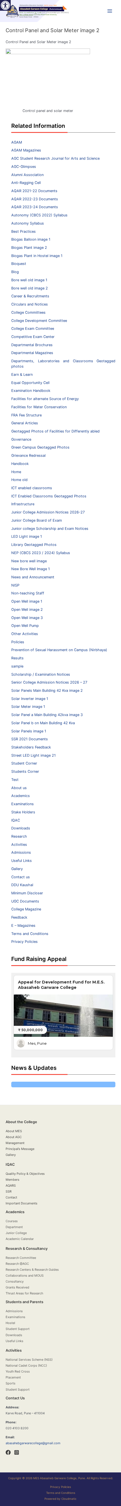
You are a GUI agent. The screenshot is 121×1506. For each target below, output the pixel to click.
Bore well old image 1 (29, 280)
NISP (15, 585)
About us (19, 788)
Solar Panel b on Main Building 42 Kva (43, 723)
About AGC (14, 1137)
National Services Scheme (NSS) (29, 1360)
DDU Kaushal (22, 885)
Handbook (20, 464)
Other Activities (24, 634)
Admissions (21, 852)
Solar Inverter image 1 (29, 699)
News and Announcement (32, 577)
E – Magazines (23, 925)
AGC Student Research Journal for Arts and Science (55, 158)
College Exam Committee (32, 328)
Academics (20, 796)
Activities (19, 844)
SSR (9, 1191)
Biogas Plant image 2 (29, 247)
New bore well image (29, 561)
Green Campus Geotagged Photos (40, 447)
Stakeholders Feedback (31, 747)
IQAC (15, 820)
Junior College (16, 1233)
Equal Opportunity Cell (30, 383)
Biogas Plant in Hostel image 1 (36, 256)
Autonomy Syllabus (27, 223)
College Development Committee (39, 321)
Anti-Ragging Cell (26, 183)
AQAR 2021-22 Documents (34, 191)
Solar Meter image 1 (28, 706)
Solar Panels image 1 (28, 731)
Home (16, 472)
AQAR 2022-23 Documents (34, 199)
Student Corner (24, 763)
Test (15, 780)
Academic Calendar (20, 1239)
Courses (12, 1221)
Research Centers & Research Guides (32, 1270)
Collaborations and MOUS (25, 1275)
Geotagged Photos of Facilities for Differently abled (55, 431)
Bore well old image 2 (29, 288)
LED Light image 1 (26, 536)
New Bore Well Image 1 (30, 569)
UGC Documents (25, 901)
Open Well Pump (25, 626)
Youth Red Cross (18, 1371)
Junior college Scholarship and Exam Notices (49, 528)
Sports (10, 1383)
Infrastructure (22, 504)
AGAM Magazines (26, 150)
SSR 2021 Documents (29, 739)
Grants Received (17, 1287)
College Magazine (26, 909)
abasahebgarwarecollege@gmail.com (33, 1443)
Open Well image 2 (27, 609)
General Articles (24, 423)
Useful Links (21, 861)
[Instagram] (16, 1452)
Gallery (17, 869)
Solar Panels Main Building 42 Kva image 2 (47, 690)
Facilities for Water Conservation (39, 407)
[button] (5, 5)
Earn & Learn (22, 374)
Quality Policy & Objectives (25, 1174)
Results (17, 658)
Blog (15, 272)
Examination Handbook (30, 390)
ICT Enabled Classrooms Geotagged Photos (48, 496)
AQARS (11, 1185)
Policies (17, 642)
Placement (13, 1377)
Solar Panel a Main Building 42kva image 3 (47, 715)
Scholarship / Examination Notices (40, 674)
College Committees (28, 312)
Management (15, 1143)
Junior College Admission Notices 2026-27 (48, 512)
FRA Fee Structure (26, 415)
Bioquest (18, 264)
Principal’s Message (20, 1149)
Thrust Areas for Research (24, 1293)
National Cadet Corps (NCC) (26, 1365)
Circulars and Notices (29, 304)
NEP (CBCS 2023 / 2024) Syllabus (40, 553)
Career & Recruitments (30, 296)
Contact (11, 1197)
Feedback (19, 917)
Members (12, 1180)
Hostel (10, 1323)
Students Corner (25, 771)
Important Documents (21, 1203)
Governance (21, 439)
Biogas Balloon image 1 (30, 239)
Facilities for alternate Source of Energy (45, 399)
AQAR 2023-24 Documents (34, 207)
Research (19, 836)
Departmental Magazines (32, 353)
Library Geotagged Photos (34, 545)
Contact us (20, 877)
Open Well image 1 (26, 601)
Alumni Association (27, 175)
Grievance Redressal (28, 455)
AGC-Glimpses (23, 166)
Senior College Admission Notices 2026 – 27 (49, 682)
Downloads (20, 828)
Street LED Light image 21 (33, 755)
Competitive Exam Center (33, 337)
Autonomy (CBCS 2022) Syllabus (39, 215)
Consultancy (15, 1281)
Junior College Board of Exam (36, 520)
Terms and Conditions (29, 934)
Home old (19, 480)
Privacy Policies (24, 941)
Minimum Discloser (27, 893)
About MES (14, 1131)
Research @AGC (17, 1264)
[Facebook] (8, 1452)
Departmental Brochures (32, 345)
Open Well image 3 (27, 618)
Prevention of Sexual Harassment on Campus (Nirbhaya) (59, 650)
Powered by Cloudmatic (60, 1498)
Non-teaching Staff (27, 593)
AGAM (16, 142)
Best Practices (23, 231)
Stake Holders (23, 812)
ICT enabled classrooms (31, 488)
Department (14, 1227)
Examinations (22, 804)
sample (17, 666)
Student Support (18, 1329)
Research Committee (21, 1258)
